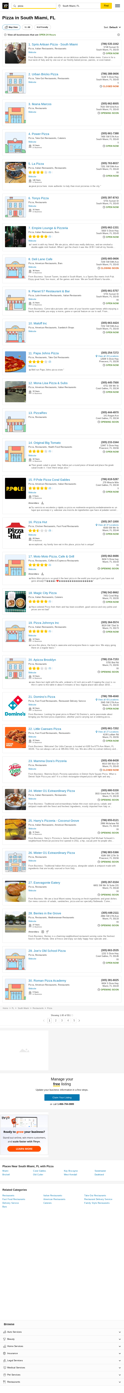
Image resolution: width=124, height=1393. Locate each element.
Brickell (6, 1174)
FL (13, 1008)
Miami (5, 1171)
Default (113, 27)
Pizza (31, 48)
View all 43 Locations (108, 699)
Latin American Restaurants (48, 295)
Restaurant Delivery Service (72, 701)
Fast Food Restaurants (68, 526)
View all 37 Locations (108, 525)
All (29, 27)
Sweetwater (100, 1171)
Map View (13, 27)
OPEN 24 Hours (47, 34)
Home (5, 1008)
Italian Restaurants (44, 48)
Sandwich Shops (66, 327)
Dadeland (99, 1174)
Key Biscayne (71, 1171)
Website (32, 52)
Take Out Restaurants (45, 78)
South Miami (23, 1008)
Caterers (62, 138)
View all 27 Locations (108, 732)
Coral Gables (39, 1171)
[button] (117, 5)
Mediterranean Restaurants (61, 917)
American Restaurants (46, 263)
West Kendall (70, 1174)
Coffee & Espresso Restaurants (63, 560)
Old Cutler (38, 1174)
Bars (57, 232)
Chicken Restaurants (45, 526)
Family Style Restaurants (97, 1203)
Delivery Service (10, 1203)
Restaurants (60, 48)
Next (79, 1021)
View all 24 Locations (108, 356)
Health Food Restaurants (60, 447)
